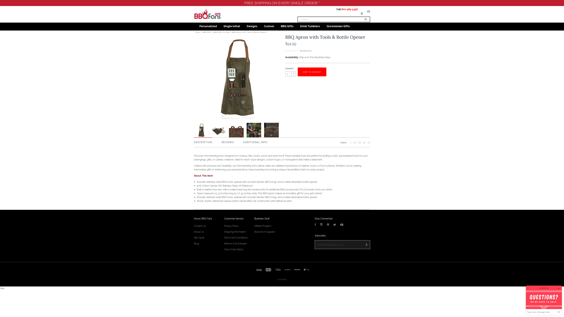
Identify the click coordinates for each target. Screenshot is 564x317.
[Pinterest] (328, 225)
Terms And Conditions (236, 237)
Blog (196, 243)
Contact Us (200, 226)
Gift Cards (199, 237)
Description (203, 142)
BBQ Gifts (287, 26)
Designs (252, 26)
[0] (368, 11)
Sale (2, 288)
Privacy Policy (231, 226)
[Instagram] (321, 225)
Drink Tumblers (310, 26)
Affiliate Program (262, 226)
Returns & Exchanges (235, 243)
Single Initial (232, 26)
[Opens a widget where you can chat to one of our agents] (544, 300)
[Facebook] (315, 225)
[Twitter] (334, 225)
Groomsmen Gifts (338, 26)
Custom (269, 26)
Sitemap (282, 280)
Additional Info (255, 142)
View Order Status (233, 249)
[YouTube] (341, 225)
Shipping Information (235, 231)
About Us (199, 231)
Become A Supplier (264, 231)
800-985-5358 (349, 9)
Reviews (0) (305, 51)
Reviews (228, 142)
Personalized (208, 26)
